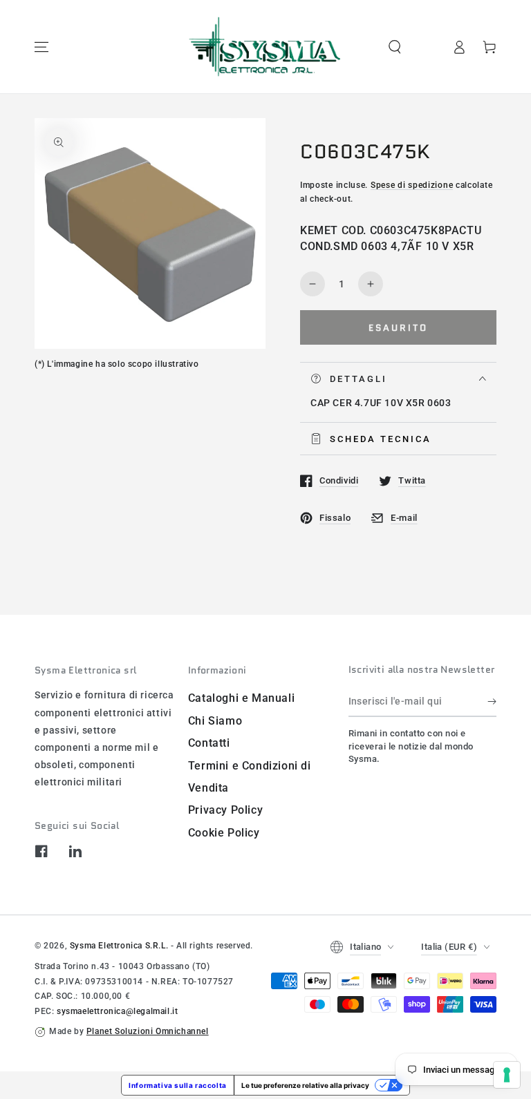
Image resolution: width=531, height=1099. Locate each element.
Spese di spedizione (412, 185)
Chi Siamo (215, 720)
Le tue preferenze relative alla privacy (305, 1085)
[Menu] (41, 47)
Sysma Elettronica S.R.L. (119, 945)
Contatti (209, 742)
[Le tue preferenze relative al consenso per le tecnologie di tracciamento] (507, 1075)
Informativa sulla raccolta (178, 1085)
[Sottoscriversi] (491, 701)
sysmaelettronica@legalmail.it (117, 1011)
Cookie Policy (224, 832)
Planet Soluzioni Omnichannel (147, 1031)
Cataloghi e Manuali (241, 698)
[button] (395, 47)
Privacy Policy (225, 809)
